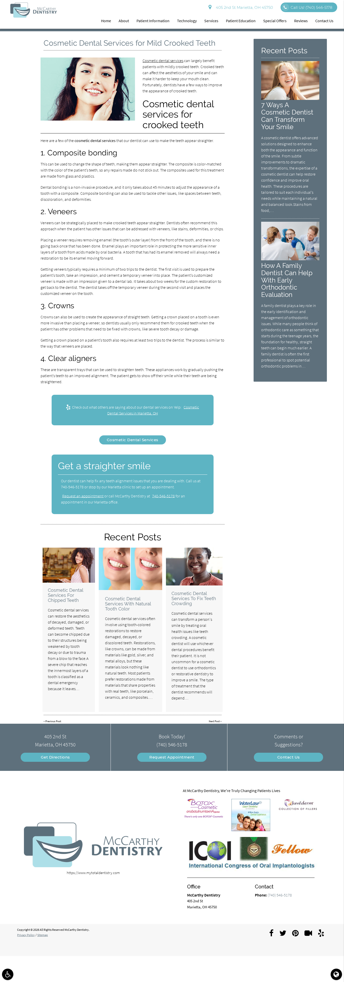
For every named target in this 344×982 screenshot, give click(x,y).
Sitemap (42, 935)
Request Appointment (171, 757)
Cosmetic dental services (163, 60)
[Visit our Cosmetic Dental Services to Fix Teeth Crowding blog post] (194, 566)
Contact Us (324, 20)
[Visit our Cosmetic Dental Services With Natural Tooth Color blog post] (130, 569)
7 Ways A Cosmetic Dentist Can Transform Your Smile (287, 116)
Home (106, 20)
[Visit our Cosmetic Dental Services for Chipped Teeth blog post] (69, 565)
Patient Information (152, 20)
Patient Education (241, 20)
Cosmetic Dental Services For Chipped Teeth (65, 595)
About (124, 20)
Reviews (301, 20)
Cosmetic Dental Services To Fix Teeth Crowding (193, 598)
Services (211, 20)
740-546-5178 (163, 495)
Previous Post (53, 721)
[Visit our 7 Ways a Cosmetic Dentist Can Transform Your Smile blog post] (290, 98)
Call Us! (311, 7)
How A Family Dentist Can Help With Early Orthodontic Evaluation (287, 280)
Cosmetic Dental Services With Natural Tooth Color (128, 603)
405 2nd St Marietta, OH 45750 (243, 7)
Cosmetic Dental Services (132, 439)
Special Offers (275, 20)
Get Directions (55, 757)
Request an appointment (83, 495)
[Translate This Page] (336, 974)
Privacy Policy (26, 935)
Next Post (214, 721)
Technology (187, 20)
